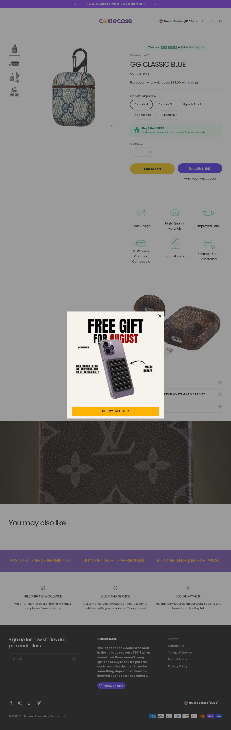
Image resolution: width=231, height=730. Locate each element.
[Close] (160, 315)
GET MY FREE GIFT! (115, 411)
